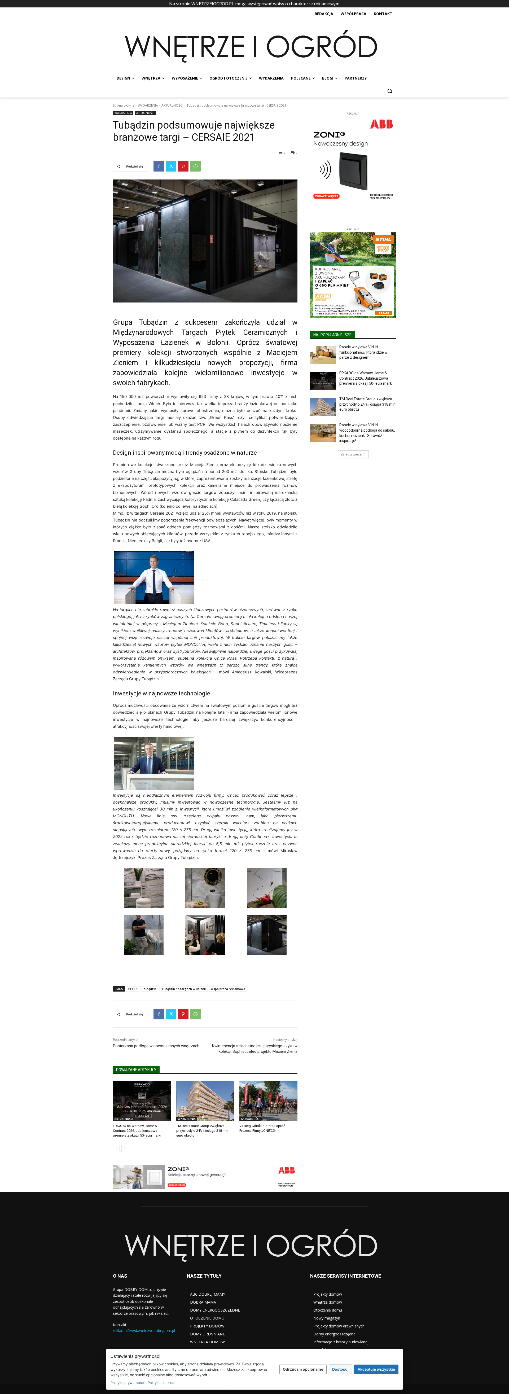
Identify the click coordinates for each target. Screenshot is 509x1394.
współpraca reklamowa (228, 989)
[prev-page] (116, 1148)
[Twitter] (171, 166)
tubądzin (150, 989)
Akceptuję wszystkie (376, 1369)
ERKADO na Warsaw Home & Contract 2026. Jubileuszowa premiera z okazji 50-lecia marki (137, 1130)
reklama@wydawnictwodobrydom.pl (144, 1330)
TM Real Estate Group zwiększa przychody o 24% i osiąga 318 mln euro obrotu (202, 1130)
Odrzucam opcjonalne (303, 1369)
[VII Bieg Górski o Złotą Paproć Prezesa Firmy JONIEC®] (268, 1101)
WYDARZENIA (148, 105)
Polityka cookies (161, 1382)
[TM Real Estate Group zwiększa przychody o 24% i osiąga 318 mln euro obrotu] (205, 1101)
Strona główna (123, 105)
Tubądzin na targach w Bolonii (183, 989)
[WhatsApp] (195, 166)
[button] (389, 91)
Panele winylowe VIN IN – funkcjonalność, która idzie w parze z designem (363, 352)
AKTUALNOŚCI (172, 105)
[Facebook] (158, 166)
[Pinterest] (183, 166)
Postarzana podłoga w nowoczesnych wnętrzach (156, 1046)
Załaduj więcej (351, 454)
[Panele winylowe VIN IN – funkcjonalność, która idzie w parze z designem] (323, 355)
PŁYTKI (133, 989)
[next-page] (124, 1148)
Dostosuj (340, 1369)
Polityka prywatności (127, 1382)
